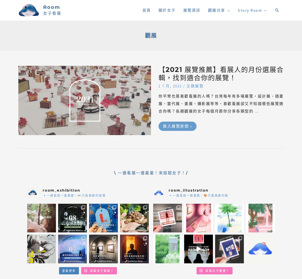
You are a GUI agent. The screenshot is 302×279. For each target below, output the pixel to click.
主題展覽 (195, 86)
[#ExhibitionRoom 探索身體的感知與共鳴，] (134, 249)
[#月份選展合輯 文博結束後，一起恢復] (72, 218)
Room (51, 7)
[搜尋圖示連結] (277, 10)
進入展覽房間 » (177, 125)
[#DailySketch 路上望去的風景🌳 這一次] (229, 218)
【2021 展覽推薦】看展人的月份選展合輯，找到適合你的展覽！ (221, 74)
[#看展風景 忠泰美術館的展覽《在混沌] (198, 249)
